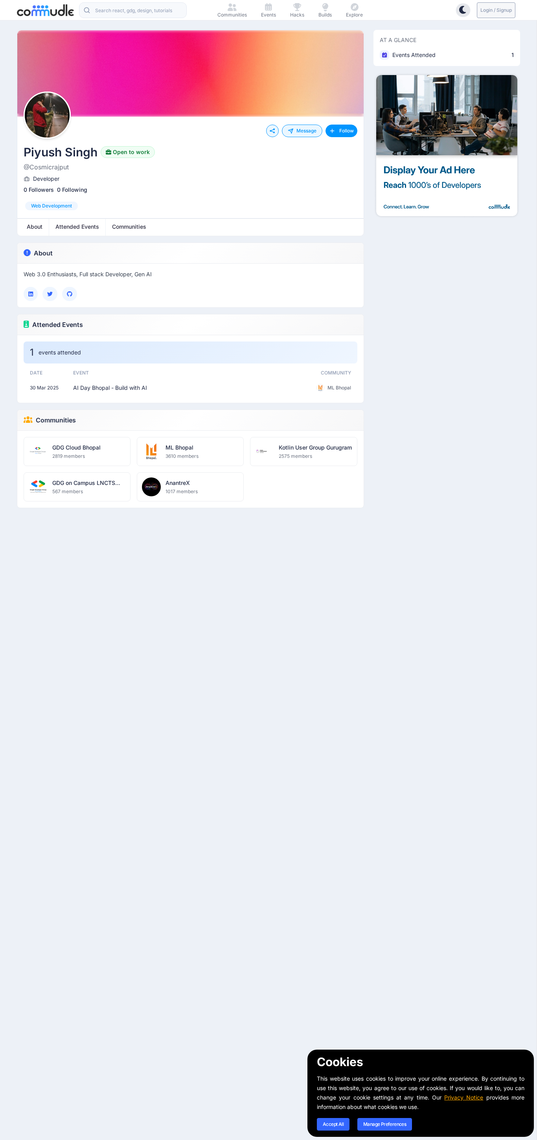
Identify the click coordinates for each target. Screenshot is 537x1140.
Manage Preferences (384, 1124)
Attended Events (57, 325)
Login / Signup (496, 10)
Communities (56, 420)
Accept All (333, 1124)
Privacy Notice (463, 1097)
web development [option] (51, 206)
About (43, 253)
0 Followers (39, 189)
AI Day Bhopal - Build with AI (110, 387)
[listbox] (190, 206)
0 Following (72, 189)
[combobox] (133, 10)
